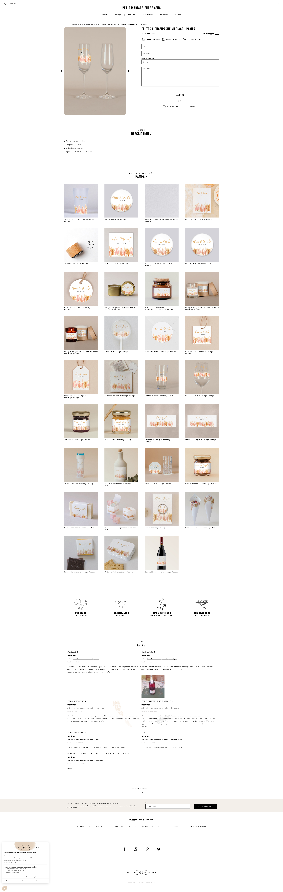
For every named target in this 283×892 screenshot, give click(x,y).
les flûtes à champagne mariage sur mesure (88, 760)
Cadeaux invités (76, 24)
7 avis (217, 34)
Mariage (118, 14)
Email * (147, 803)
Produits (105, 14)
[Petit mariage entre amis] (141, 7)
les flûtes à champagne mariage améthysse (162, 659)
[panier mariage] (278, 4)
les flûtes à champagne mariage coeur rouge (88, 708)
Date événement (148, 58)
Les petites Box (147, 14)
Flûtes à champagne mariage (110, 24)
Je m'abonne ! (205, 806)
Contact (178, 14)
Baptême (131, 14)
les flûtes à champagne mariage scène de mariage (164, 739)
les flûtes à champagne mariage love (86, 659)
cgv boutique (147, 826)
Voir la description (148, 33)
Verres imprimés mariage (91, 24)
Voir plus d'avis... (141, 789)
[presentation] (61, 71)
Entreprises (164, 14)
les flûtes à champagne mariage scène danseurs (163, 708)
